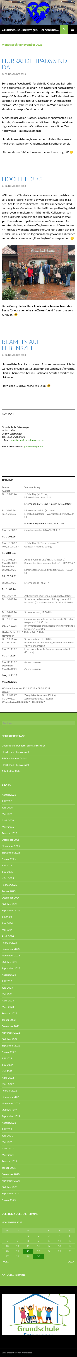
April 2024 (8, 936)
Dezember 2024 (11, 897)
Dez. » (71, 1261)
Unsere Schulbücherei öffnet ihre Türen (23, 745)
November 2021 (11, 1103)
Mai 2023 (7, 994)
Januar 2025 (9, 891)
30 (38, 1256)
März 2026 (8, 826)
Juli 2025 (7, 865)
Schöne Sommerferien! (14, 758)
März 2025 (8, 878)
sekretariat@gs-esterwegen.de (27, 439)
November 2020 (11, 1180)
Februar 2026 (9, 833)
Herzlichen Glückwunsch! (16, 751)
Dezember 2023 (11, 949)
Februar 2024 (9, 942)
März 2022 (8, 1084)
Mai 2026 (7, 813)
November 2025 (11, 846)
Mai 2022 (7, 1071)
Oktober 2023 (9, 961)
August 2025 (9, 858)
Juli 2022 (7, 1058)
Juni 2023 (7, 987)
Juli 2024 (7, 916)
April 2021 (8, 1148)
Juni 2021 (7, 1135)
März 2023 (8, 1006)
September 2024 (11, 910)
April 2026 (8, 820)
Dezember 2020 (11, 1174)
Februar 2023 (9, 1013)
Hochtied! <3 (22, 179)
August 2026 (9, 794)
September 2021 (11, 1116)
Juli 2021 (7, 1129)
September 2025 (11, 852)
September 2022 (11, 1045)
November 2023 (11, 955)
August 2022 (9, 1051)
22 (28, 1251)
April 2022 (8, 1077)
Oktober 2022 (9, 1039)
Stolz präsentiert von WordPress (17, 1352)
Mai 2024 (7, 929)
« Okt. (6, 1261)
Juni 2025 (7, 871)
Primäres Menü (72, 29)
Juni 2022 (7, 1064)
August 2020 (9, 1199)
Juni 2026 (7, 807)
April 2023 (8, 1000)
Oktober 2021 (9, 1109)
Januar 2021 (9, 1167)
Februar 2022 (9, 1090)
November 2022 (11, 1032)
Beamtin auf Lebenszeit (21, 345)
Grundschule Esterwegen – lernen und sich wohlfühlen (31, 30)
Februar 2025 (9, 884)
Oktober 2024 (9, 904)
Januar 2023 (9, 1019)
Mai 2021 (7, 1141)
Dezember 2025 (11, 839)
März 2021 (8, 1154)
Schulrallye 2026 (11, 771)
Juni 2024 (7, 923)
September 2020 (11, 1193)
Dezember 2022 (11, 1026)
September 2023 (11, 968)
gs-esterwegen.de (33, 446)
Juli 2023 (7, 981)
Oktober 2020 (9, 1187)
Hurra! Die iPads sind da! (34, 64)
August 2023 (9, 974)
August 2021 (9, 1122)
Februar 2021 (9, 1161)
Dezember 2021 (11, 1096)
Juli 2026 (7, 801)
